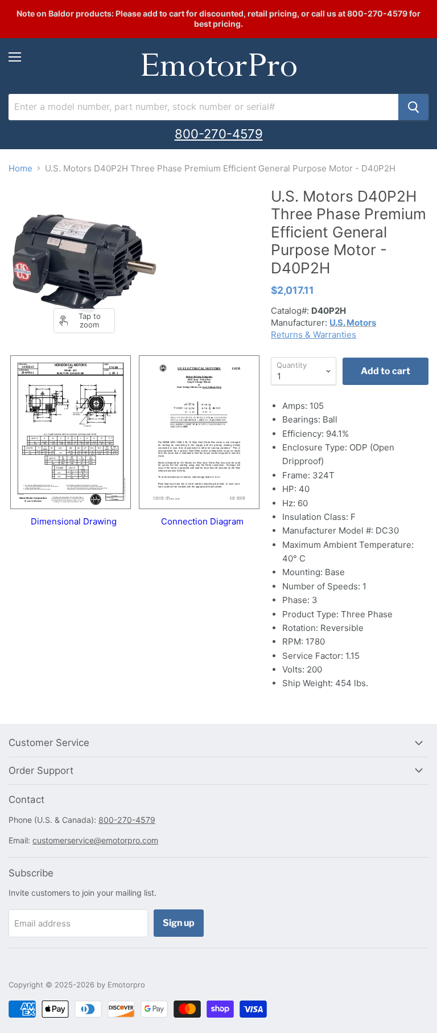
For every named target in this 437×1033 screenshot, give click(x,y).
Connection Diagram (202, 521)
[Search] (413, 107)
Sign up (179, 922)
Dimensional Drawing (74, 521)
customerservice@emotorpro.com (95, 840)
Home (20, 168)
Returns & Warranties (313, 334)
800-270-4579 (219, 133)
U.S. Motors (352, 322)
